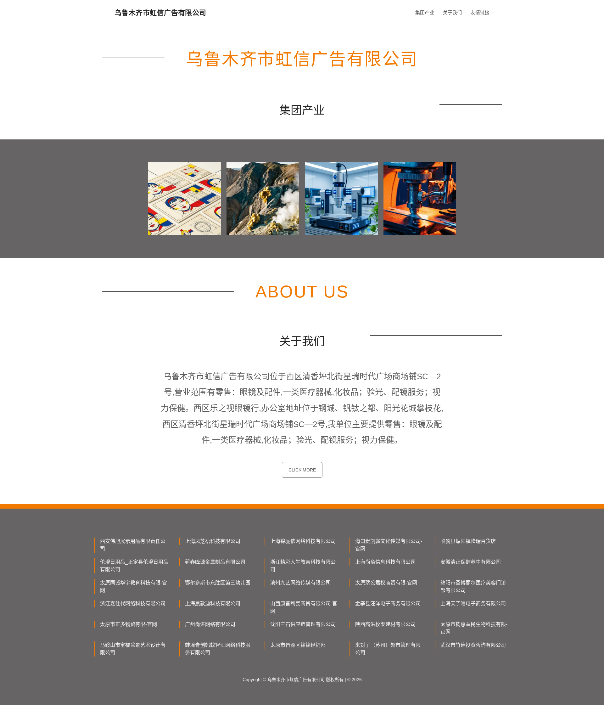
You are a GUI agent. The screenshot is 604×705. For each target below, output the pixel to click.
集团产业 (424, 12)
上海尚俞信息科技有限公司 (385, 562)
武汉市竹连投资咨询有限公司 (473, 645)
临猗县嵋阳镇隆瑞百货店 (468, 541)
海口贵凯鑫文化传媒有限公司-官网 (388, 545)
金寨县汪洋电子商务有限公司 (388, 603)
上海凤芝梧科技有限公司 (212, 541)
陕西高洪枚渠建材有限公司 (385, 624)
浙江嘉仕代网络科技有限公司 (132, 603)
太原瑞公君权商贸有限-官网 (386, 582)
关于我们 (452, 12)
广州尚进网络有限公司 (210, 624)
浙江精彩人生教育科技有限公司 (303, 565)
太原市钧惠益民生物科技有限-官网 (473, 628)
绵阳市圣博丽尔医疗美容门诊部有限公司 (473, 586)
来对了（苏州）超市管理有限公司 (388, 648)
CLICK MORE (302, 469)
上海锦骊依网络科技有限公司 (303, 541)
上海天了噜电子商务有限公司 (473, 603)
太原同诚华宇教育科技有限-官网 (133, 586)
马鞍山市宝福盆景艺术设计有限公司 (132, 648)
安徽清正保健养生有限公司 (470, 562)
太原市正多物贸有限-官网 (128, 624)
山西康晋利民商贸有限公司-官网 (303, 607)
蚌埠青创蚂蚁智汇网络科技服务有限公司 (217, 648)
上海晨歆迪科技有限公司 (212, 603)
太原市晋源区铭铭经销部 (298, 645)
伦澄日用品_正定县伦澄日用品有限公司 (134, 565)
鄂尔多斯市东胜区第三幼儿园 (217, 582)
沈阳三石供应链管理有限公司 (303, 624)
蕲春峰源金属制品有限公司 (215, 562)
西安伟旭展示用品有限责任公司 (132, 545)
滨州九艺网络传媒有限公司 (300, 582)
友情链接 (480, 12)
